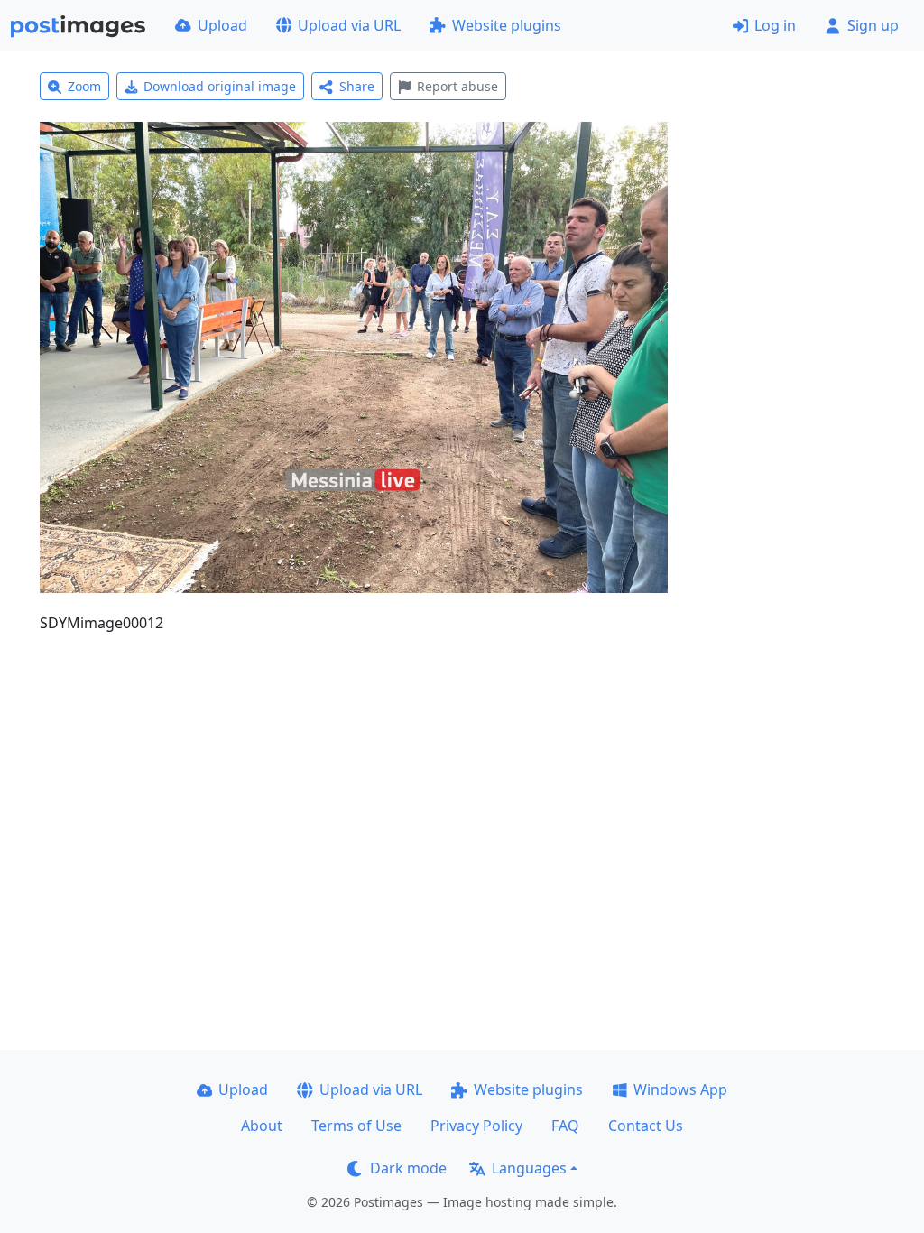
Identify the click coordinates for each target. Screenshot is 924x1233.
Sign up (873, 25)
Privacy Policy (476, 1126)
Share (356, 86)
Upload (222, 25)
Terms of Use (356, 1126)
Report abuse (457, 86)
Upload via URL (349, 25)
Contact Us (645, 1126)
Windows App (680, 1089)
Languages (529, 1168)
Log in (775, 25)
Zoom (84, 86)
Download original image (219, 86)
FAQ (565, 1126)
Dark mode (408, 1168)
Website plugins (506, 25)
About (261, 1126)
